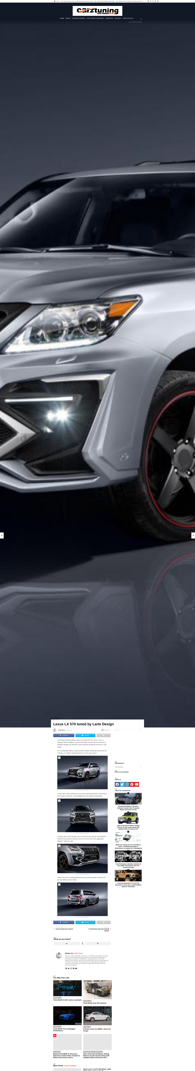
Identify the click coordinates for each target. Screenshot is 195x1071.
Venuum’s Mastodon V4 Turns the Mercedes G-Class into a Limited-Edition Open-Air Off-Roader (128, 884)
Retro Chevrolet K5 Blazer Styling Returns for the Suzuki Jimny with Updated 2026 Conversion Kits (96, 1055)
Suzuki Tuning (98, 1051)
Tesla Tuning (57, 997)
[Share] (82, 772)
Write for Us (128, 18)
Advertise (109, 18)
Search (140, 730)
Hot (54, 1035)
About (68, 18)
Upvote (67, 943)
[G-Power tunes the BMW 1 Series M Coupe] (97, 1015)
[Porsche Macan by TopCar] (2, 535)
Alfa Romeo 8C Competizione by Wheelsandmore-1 (130, 1)
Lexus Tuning (70, 1066)
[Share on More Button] (104, 735)
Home (62, 18)
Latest (58, 1)
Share (59, 757)
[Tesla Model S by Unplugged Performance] (67, 1015)
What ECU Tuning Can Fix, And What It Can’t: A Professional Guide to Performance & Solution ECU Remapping (128, 846)
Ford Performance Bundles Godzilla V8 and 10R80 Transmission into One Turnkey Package (128, 865)
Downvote (98, 943)
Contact (118, 18)
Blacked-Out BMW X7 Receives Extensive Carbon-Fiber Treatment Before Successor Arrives (66, 1055)
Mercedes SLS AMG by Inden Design (105, 1)
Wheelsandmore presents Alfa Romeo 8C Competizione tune (78, 1)
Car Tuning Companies (95, 18)
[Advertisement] (128, 747)
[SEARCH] (141, 19)
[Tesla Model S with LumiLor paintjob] (67, 988)
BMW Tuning (87, 1026)
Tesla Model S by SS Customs (94, 1003)
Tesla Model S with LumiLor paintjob (67, 1000)
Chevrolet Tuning (88, 1051)
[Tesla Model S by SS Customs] (97, 989)
